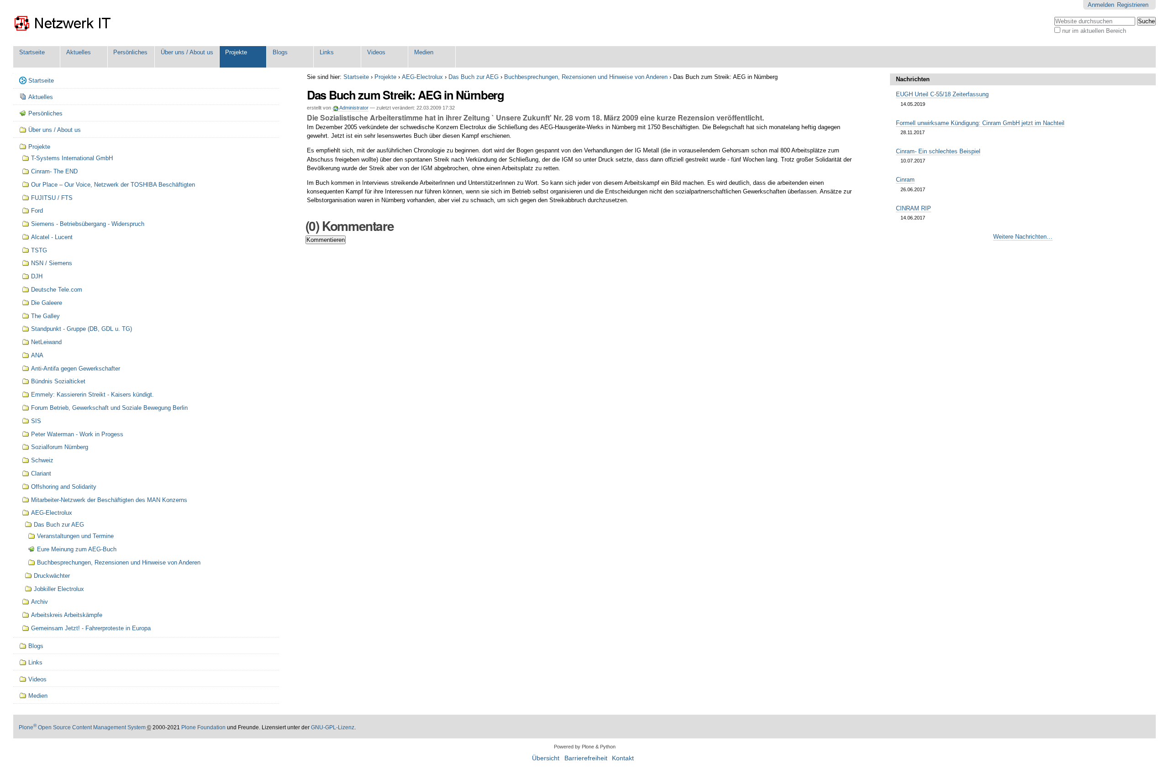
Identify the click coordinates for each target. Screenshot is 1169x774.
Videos (376, 52)
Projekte (236, 52)
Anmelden (1101, 4)
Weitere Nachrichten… (1023, 236)
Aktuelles (78, 52)
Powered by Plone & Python (585, 746)
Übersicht (545, 758)
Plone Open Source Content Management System (82, 727)
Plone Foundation (203, 727)
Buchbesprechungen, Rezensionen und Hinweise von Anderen (586, 76)
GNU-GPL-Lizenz (332, 727)
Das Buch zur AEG (473, 76)
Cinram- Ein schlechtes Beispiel (938, 151)
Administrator (354, 107)
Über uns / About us (187, 52)
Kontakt (623, 758)
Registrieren (1132, 4)
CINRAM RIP (913, 208)
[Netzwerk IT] (63, 23)
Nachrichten (913, 79)
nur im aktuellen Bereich (1094, 30)
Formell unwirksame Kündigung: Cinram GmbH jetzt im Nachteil (980, 123)
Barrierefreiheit (585, 758)
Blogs (280, 52)
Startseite (32, 52)
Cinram (905, 179)
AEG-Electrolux (422, 76)
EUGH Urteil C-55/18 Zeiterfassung (942, 94)
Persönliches (130, 52)
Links (327, 52)
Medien (423, 52)
